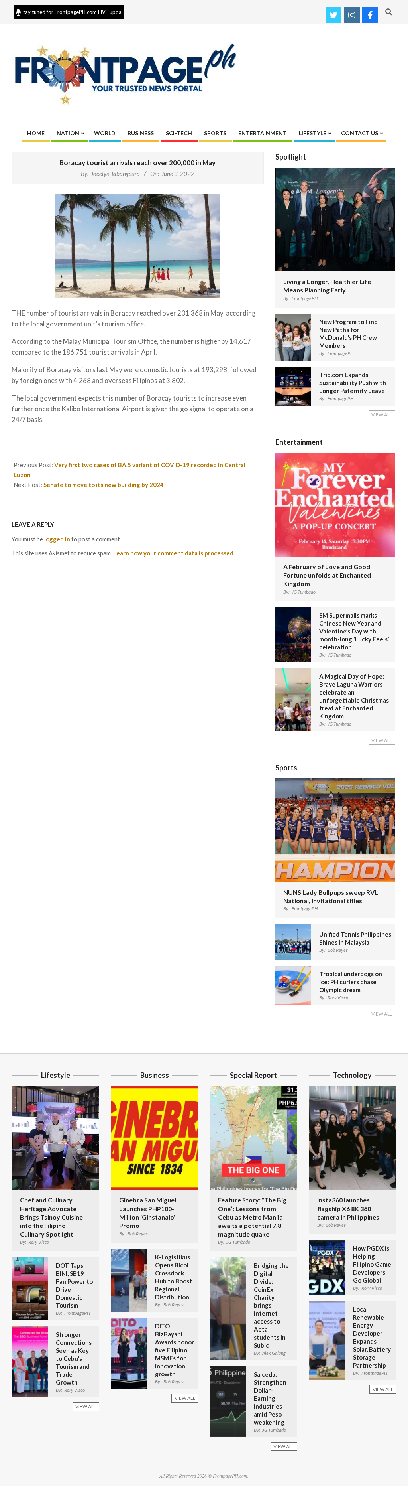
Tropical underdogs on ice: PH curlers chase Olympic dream (350, 981)
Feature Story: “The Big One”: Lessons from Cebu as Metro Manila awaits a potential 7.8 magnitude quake (252, 1216)
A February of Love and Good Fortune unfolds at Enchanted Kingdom (327, 575)
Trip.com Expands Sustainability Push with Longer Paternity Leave (352, 382)
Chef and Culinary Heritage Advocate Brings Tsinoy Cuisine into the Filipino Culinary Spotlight (51, 1216)
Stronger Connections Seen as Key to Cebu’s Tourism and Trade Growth (74, 1358)
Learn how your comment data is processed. (174, 553)
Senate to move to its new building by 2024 (103, 484)
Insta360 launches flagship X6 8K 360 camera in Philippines (348, 1208)
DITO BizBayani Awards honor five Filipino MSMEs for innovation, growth (174, 1349)
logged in (57, 539)
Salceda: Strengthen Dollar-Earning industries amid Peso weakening (270, 1398)
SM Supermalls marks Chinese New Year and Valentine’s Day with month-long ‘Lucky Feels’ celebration (354, 631)
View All (381, 415)
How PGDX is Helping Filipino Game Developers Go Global (372, 1264)
